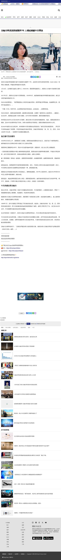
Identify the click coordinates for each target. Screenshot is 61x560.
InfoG (39, 17)
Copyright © (29, 554)
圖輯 (23, 541)
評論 (47, 17)
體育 (23, 534)
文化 (59, 17)
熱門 (18, 17)
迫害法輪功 (15, 327)
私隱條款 (23, 554)
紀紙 (23, 532)
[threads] (39, 522)
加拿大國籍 (8, 327)
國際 (30, 17)
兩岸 (26, 17)
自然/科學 (23, 529)
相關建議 (4, 554)
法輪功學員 (23, 327)
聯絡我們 (10, 554)
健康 (55, 17)
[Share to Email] (40, 77)
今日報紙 (8, 522)
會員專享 (8, 17)
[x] (42, 522)
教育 (23, 537)
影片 (8, 525)
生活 (51, 17)
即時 (14, 17)
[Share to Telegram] (36, 77)
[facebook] (36, 522)
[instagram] (33, 522)
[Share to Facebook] (31, 77)
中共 (33, 327)
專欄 (43, 17)
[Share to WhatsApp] (38, 77)
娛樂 (23, 539)
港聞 (22, 17)
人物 (8, 546)
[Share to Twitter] (33, 77)
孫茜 (29, 327)
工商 (23, 544)
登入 (28, 323)
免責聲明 (16, 554)
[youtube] (46, 522)
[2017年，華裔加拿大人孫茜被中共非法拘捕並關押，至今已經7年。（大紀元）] (30, 51)
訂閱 (37, 323)
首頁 (2, 17)
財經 (34, 17)
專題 (8, 541)
